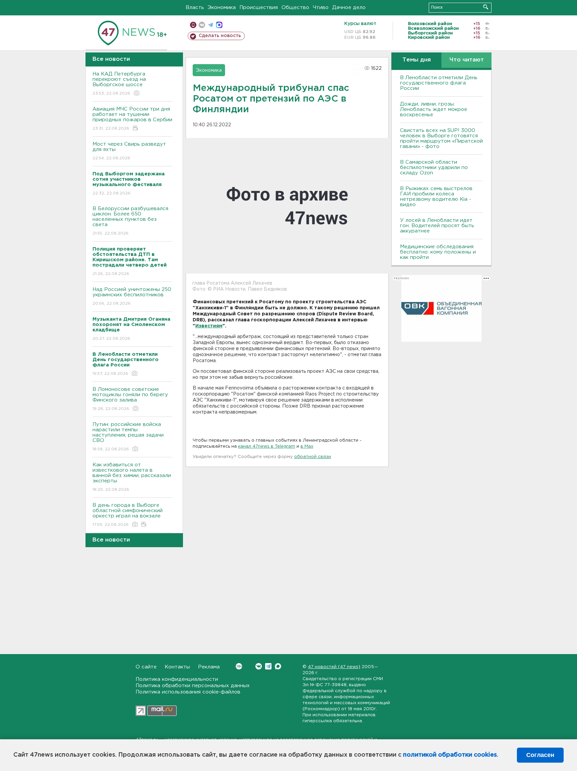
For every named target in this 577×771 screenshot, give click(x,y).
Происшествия (258, 7)
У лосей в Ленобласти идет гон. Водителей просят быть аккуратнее (437, 225)
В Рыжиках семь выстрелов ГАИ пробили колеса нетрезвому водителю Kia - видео (436, 196)
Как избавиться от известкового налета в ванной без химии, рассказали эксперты (131, 477)
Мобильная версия (193, 25)
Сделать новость (220, 36)
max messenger (219, 25)
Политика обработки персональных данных (193, 685)
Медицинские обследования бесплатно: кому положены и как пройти (438, 252)
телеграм (210, 25)
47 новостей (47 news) (334, 667)
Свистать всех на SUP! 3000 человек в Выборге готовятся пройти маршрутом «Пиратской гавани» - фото (441, 138)
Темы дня (416, 59)
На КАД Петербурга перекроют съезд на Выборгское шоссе (119, 83)
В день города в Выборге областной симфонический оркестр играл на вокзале (127, 514)
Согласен (540, 755)
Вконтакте (258, 666)
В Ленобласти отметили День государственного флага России (438, 83)
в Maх (307, 446)
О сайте (146, 667)
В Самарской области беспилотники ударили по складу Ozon (434, 167)
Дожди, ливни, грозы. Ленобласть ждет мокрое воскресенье (433, 109)
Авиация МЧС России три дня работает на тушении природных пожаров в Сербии (132, 118)
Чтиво (321, 7)
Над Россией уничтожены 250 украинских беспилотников (131, 296)
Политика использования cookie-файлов (188, 692)
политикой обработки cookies (450, 755)
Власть (195, 7)
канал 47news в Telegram (266, 446)
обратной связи (312, 457)
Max (278, 666)
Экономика (222, 7)
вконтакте (202, 25)
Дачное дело (349, 7)
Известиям (208, 326)
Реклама (209, 667)
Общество (295, 7)
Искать (485, 6)
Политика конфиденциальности (177, 679)
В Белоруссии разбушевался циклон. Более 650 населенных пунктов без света (130, 220)
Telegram (268, 666)
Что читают (466, 59)
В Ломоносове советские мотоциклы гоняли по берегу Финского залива (130, 399)
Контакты (177, 667)
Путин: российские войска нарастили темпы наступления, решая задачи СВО (128, 436)
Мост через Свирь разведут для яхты (129, 151)
